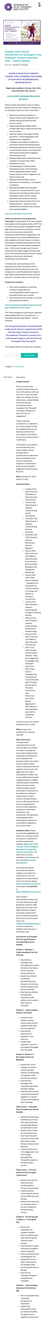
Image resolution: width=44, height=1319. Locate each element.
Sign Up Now (29, 355)
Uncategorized (18, 366)
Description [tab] (8, 377)
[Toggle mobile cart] (39, 6)
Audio (27, 857)
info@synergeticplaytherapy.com (29, 923)
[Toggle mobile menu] (39, 3)
